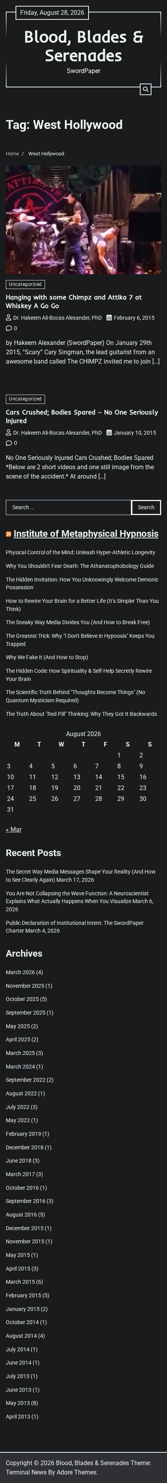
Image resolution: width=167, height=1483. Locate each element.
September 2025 (25, 1013)
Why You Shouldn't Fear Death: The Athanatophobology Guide (80, 566)
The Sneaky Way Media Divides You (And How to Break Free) (78, 622)
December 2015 (24, 1228)
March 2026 (20, 972)
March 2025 (20, 1053)
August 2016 (21, 1214)
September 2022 (25, 1080)
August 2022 (21, 1093)
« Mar (13, 829)
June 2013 (18, 1390)
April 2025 (18, 1039)
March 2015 (20, 1282)
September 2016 (25, 1201)
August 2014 (21, 1336)
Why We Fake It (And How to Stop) (47, 657)
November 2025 (25, 986)
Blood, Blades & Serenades (83, 45)
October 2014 (22, 1322)
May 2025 (18, 1026)
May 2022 (18, 1120)
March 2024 (20, 1067)
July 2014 (18, 1349)
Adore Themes (76, 1472)
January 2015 (23, 1309)
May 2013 (18, 1403)
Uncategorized (25, 284)
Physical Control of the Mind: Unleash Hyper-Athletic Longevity (80, 552)
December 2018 (24, 1147)
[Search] (145, 89)
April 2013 (18, 1416)
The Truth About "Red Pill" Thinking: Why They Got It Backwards (81, 714)
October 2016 (22, 1188)
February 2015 (23, 1295)
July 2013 (18, 1376)
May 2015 (18, 1255)
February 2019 (23, 1134)
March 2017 (20, 1174)
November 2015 (25, 1241)
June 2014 (18, 1362)
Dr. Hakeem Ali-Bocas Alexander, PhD (57, 318)
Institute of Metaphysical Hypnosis (86, 533)
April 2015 (18, 1268)
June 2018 (18, 1161)
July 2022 (18, 1107)
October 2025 (22, 999)
